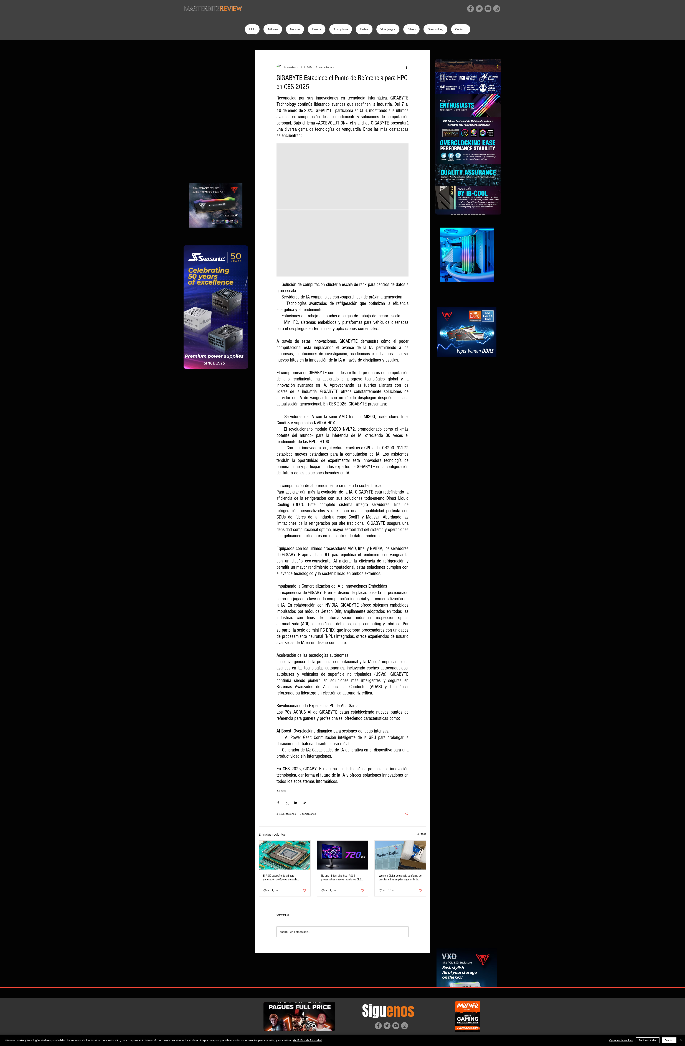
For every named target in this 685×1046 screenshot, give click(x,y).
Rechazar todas (647, 1040)
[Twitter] (479, 8)
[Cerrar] (681, 1040)
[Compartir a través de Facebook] (278, 803)
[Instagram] (496, 8)
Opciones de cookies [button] (621, 1040)
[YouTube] (487, 8)
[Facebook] (470, 8)
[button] (364, 29)
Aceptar (669, 1040)
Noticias (281, 790)
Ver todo (421, 833)
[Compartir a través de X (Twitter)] (287, 803)
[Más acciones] (406, 67)
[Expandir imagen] (342, 176)
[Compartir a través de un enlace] (304, 803)
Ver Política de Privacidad (307, 1040)
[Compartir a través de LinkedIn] (295, 803)
